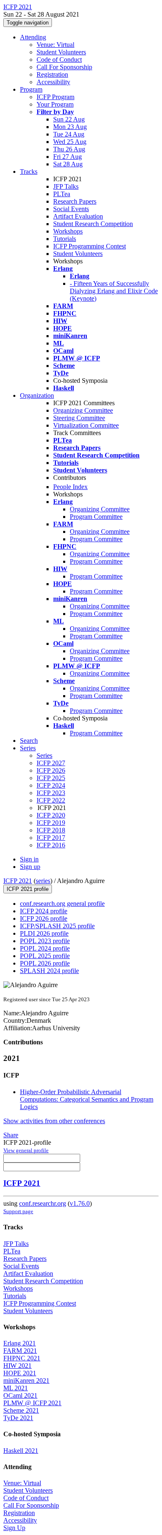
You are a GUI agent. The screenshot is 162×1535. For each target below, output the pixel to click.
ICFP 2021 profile (28, 889)
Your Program (55, 104)
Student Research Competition (93, 223)
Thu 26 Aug (69, 149)
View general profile (26, 1150)
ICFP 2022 (51, 800)
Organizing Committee (83, 410)
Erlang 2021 (19, 1343)
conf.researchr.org (42, 1203)
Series (44, 755)
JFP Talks (66, 186)
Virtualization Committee (86, 425)
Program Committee (96, 516)
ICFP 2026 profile (43, 918)
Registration (52, 74)
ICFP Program (55, 96)
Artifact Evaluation (78, 216)
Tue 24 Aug (68, 134)
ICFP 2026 (51, 770)
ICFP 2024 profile (43, 911)
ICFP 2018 (51, 830)
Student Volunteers (61, 52)
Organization (37, 395)
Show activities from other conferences (54, 1120)
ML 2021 (15, 1387)
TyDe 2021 (18, 1417)
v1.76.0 (80, 1203)
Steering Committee (79, 417)
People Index (70, 486)
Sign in (29, 859)
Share (10, 1134)
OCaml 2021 (20, 1395)
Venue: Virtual (55, 44)
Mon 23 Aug (70, 126)
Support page (18, 1211)
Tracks (28, 171)
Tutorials (64, 238)
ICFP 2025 (51, 777)
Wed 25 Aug (69, 141)
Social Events (71, 208)
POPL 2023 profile (45, 940)
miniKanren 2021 (26, 1380)
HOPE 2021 (19, 1373)
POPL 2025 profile (45, 955)
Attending (33, 37)
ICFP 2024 (51, 785)
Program (31, 89)
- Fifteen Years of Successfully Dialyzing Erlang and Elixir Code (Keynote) (114, 291)
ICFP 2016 (51, 845)
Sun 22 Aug (69, 119)
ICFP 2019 (51, 822)
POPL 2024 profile (45, 948)
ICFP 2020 (51, 815)
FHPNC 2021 (21, 1358)
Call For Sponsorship (64, 67)
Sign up (30, 866)
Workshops (68, 231)
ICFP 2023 (51, 792)
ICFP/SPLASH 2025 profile (57, 925)
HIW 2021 (17, 1365)
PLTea (61, 193)
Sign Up (14, 1527)
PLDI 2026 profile (44, 933)
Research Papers (74, 201)
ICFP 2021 (17, 880)
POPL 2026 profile (45, 963)
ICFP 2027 (51, 762)
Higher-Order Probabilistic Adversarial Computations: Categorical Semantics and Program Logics (86, 1099)
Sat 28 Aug (68, 164)
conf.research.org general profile (62, 903)
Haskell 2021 (20, 1450)
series (43, 880)
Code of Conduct (59, 59)
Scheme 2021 (21, 1410)
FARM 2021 (20, 1350)
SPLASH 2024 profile (49, 970)
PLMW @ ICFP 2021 (32, 1402)
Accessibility (53, 81)
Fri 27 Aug (67, 156)
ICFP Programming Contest (89, 246)
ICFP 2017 (51, 837)
